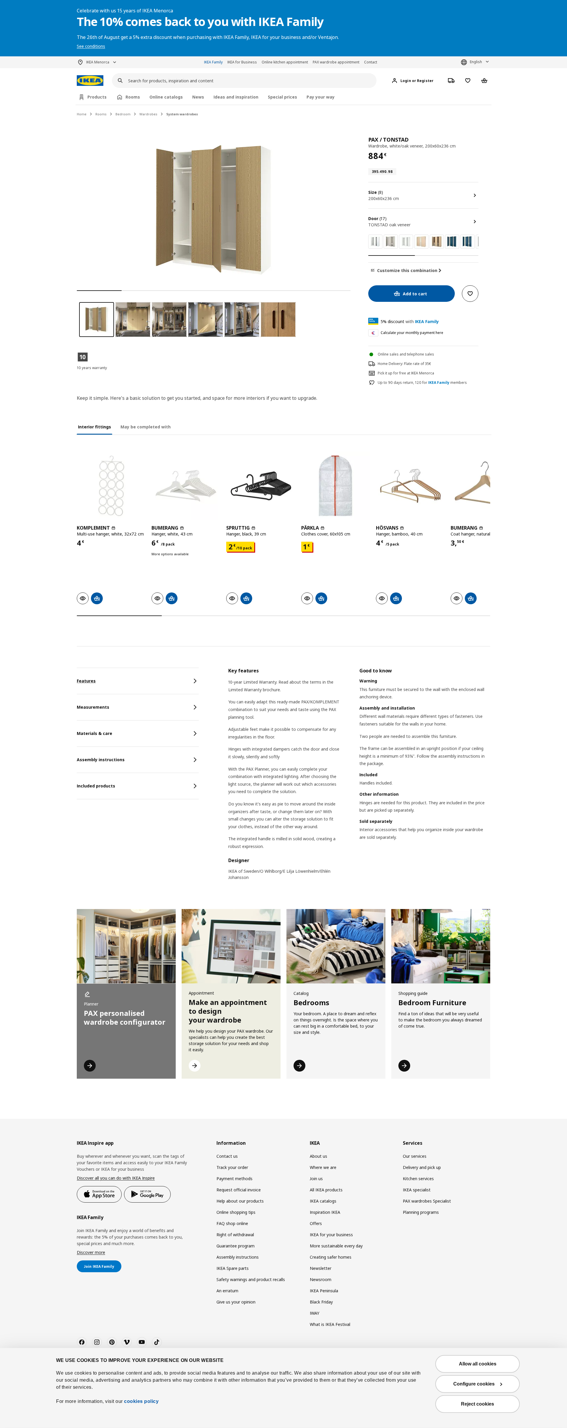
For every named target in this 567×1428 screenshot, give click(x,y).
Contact (370, 62)
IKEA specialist (417, 1190)
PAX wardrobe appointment (336, 62)
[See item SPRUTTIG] (260, 485)
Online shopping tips (235, 1212)
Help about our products (240, 1201)
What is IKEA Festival (330, 1324)
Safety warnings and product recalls (250, 1279)
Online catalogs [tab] (166, 97)
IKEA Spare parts (232, 1268)
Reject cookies (477, 1403)
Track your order (232, 1167)
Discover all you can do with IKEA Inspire (116, 1178)
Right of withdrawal (235, 1234)
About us (318, 1156)
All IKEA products (326, 1190)
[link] (375, 242)
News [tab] (198, 97)
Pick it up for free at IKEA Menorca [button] (406, 373)
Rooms (101, 114)
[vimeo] (127, 1342)
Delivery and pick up (422, 1167)
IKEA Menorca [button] (97, 62)
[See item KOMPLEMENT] (111, 485)
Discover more (91, 1252)
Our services (414, 1156)
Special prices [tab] (282, 97)
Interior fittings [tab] (94, 427)
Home (82, 114)
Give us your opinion (235, 1302)
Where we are (323, 1167)
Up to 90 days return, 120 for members (422, 382)
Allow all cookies (477, 1363)
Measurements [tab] (93, 707)
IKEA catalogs (323, 1201)
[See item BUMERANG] (185, 485)
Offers (316, 1223)
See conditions (91, 46)
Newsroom (320, 1279)
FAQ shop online (232, 1223)
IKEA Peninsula (324, 1290)
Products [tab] (97, 97)
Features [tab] (86, 681)
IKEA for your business (331, 1234)
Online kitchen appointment (285, 62)
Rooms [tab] (133, 97)
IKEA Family (213, 62)
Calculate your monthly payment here (412, 332)
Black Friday (321, 1302)
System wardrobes (182, 114)
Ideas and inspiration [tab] (236, 97)
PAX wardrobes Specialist (427, 1201)
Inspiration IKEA (325, 1212)
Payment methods (234, 1178)
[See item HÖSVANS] (410, 485)
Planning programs (421, 1212)
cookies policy (141, 1401)
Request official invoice (238, 1190)
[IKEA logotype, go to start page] (90, 80)
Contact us (227, 1156)
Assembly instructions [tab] (101, 759)
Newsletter (320, 1268)
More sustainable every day (336, 1246)
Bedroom (123, 114)
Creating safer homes (330, 1257)
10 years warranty (92, 367)
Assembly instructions (237, 1257)
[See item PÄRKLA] (335, 485)
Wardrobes (148, 114)
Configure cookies (474, 1383)
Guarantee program (235, 1246)
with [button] (410, 321)
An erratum (227, 1290)
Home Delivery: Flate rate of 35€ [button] (404, 363)
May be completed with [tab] (145, 427)
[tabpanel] (359, 778)
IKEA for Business (242, 62)
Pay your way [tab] (321, 97)
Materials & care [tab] (94, 733)
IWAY (314, 1313)
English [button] (476, 61)
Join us (316, 1178)
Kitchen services (418, 1178)
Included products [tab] (96, 786)
